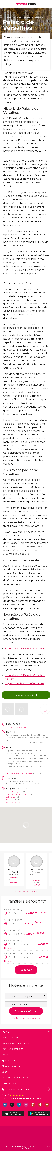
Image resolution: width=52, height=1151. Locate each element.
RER (7, 781)
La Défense (10, 797)
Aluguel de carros (11, 1066)
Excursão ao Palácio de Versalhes (25, 648)
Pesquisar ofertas (26, 1011)
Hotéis (5, 1054)
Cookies (26, 1148)
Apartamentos (10, 1060)
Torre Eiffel (10, 799)
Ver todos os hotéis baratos (26, 1018)
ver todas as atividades (26, 891)
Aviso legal (22, 1147)
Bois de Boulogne (13, 792)
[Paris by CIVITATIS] (22, 4)
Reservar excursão (24, 695)
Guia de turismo (10, 1037)
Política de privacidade (39, 1147)
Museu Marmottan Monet (16, 794)
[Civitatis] (26, 1136)
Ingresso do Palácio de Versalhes (24, 683)
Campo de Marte (13, 802)
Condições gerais (9, 1147)
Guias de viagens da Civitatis (17, 1077)
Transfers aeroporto (26, 901)
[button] (3, 4)
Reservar (42, 911)
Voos (4, 1071)
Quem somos (9, 1083)
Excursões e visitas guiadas (16, 1043)
